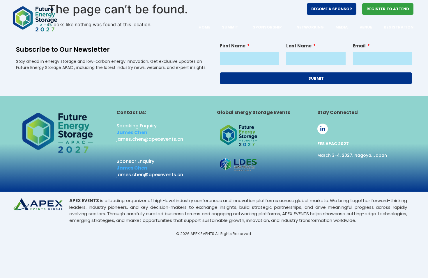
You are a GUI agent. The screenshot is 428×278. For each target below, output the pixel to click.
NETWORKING (310, 27)
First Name (233, 46)
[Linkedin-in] (322, 129)
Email (360, 46)
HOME (204, 27)
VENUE (366, 27)
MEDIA (341, 27)
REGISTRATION (398, 27)
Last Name (299, 46)
